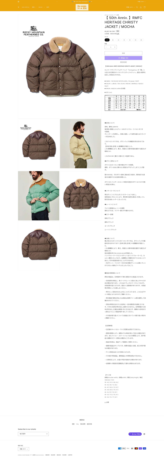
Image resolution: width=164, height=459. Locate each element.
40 (113, 40)
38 (107, 40)
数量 (106, 43)
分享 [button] (107, 402)
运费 (118, 33)
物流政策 (64, 455)
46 (130, 40)
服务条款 (89, 424)
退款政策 (47, 455)
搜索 (73, 424)
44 (125, 40)
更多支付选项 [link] (123, 62)
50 (142, 40)
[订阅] (47, 434)
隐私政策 (82, 424)
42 (119, 40)
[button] (34, 7)
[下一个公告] (107, 1)
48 (136, 40)
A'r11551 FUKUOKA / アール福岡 (28, 455)
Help (77, 424)
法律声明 (70, 455)
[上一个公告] (57, 1)
